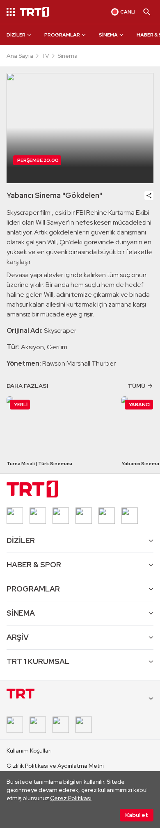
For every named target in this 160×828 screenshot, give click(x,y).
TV (45, 55)
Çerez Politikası (70, 798)
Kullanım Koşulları (29, 750)
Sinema (67, 55)
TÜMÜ (136, 385)
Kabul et (136, 815)
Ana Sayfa (20, 55)
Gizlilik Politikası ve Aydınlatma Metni (55, 765)
